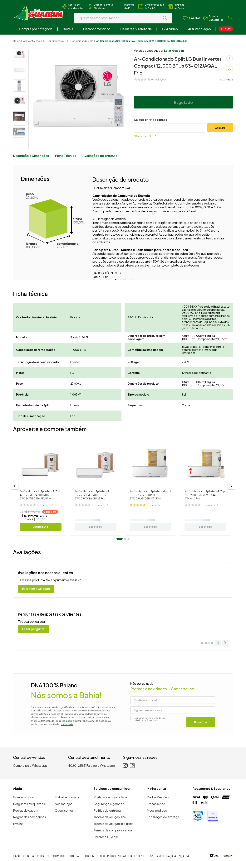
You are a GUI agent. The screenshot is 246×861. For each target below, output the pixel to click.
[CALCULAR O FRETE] (220, 127)
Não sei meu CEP (143, 136)
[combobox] (123, 18)
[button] (14, 486)
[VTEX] (214, 856)
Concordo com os (150, 719)
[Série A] (228, 856)
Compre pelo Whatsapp (30, 765)
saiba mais (67, 724)
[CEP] (170, 125)
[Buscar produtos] (166, 18)
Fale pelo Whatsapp (100, 765)
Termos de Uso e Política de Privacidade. (150, 719)
